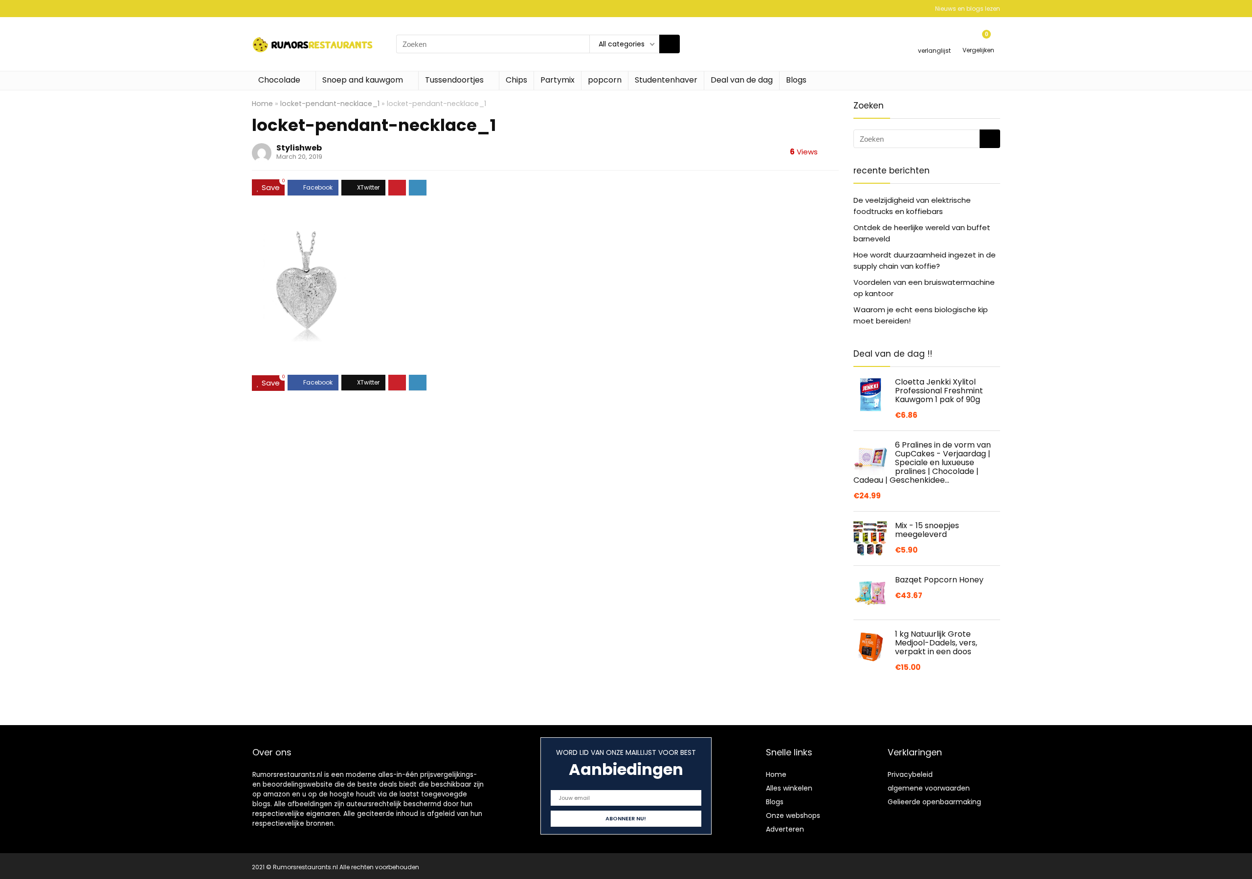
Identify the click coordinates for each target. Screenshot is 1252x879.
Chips (516, 80)
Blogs (796, 80)
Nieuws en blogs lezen (967, 8)
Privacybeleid (910, 774)
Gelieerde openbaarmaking (934, 802)
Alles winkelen (789, 788)
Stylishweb (299, 147)
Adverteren (785, 829)
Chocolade (279, 80)
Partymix (557, 80)
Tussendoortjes (454, 80)
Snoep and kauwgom (362, 80)
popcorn (605, 80)
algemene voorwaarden (929, 788)
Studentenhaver (666, 80)
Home (262, 103)
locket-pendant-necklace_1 (330, 103)
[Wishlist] (934, 40)
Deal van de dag (742, 80)
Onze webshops (793, 815)
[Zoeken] (669, 44)
